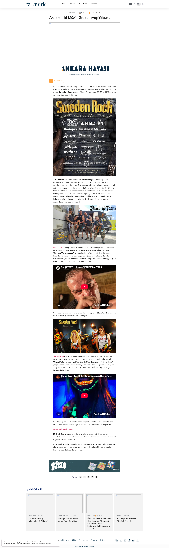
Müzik (94, 13)
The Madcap (58, 356)
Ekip (74, 540)
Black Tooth (58, 247)
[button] (80, 477)
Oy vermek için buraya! (63, 429)
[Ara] (130, 4)
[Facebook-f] (129, 540)
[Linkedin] (125, 540)
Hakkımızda (64, 540)
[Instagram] (116, 540)
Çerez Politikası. (46, 543)
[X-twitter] (121, 540)
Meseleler (83, 4)
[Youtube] (133, 540)
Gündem (94, 4)
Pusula (72, 4)
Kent (63, 4)
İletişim (102, 540)
